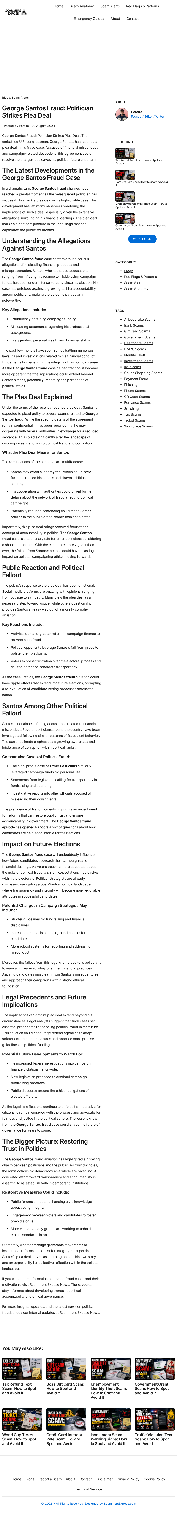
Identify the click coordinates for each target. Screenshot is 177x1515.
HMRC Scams (135, 349)
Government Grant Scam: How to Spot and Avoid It (140, 227)
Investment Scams (138, 361)
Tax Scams (133, 414)
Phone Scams (135, 391)
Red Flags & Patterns (140, 277)
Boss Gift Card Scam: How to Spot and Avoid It (141, 183)
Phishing (131, 385)
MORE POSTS (142, 239)
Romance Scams (137, 403)
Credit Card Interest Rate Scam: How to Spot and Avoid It (64, 1439)
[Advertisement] (88, 59)
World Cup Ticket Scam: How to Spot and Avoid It (19, 1439)
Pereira (24, 126)
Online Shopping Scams (143, 373)
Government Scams (139, 337)
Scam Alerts (20, 97)
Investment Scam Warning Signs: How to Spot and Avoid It (109, 1439)
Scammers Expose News (49, 1285)
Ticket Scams (135, 420)
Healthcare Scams (138, 343)
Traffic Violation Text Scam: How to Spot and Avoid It (153, 1439)
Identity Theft (134, 355)
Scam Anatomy (136, 289)
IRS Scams (132, 367)
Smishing (131, 409)
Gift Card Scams (137, 331)
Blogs (6, 97)
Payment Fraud (136, 379)
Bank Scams (134, 325)
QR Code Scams (137, 397)
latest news (67, 1307)
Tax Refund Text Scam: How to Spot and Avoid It (139, 162)
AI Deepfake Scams (139, 319)
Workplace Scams (138, 426)
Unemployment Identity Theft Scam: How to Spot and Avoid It (141, 205)
